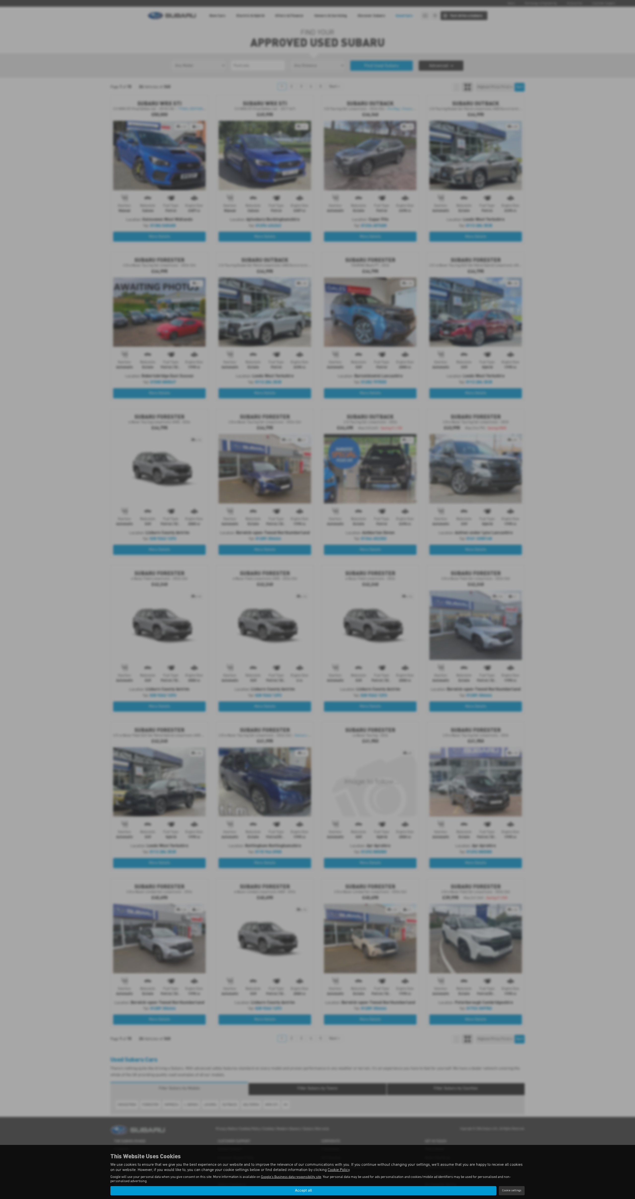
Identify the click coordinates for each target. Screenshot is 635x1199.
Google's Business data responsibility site (291, 1177)
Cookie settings (511, 1190)
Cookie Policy (338, 1170)
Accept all (303, 1191)
